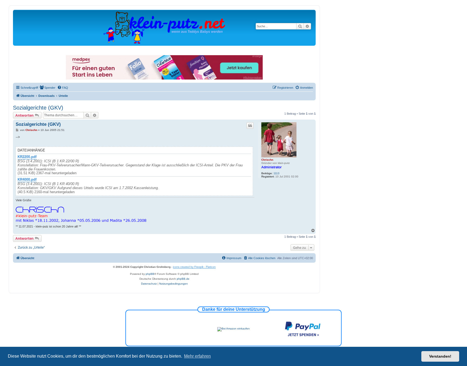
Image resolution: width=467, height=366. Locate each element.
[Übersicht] (164, 27)
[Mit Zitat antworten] (249, 125)
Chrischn (267, 159)
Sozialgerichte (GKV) (38, 108)
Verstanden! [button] (440, 356)
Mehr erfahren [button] (197, 356)
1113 (276, 173)
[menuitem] (47, 87)
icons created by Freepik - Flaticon (194, 266)
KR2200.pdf (27, 157)
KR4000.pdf (27, 180)
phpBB (150, 273)
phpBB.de (183, 278)
